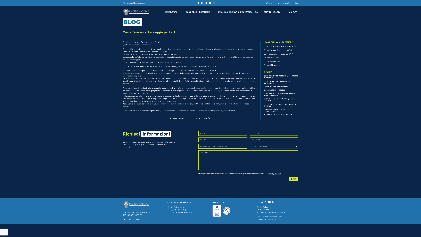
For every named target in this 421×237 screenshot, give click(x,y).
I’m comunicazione (271, 57)
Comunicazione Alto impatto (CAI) (278, 50)
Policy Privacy (263, 209)
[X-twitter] (206, 3)
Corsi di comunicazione (198, 12)
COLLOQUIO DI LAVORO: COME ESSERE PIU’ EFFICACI (280, 105)
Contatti (293, 12)
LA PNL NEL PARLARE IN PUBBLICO (277, 86)
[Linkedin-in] (202, 3)
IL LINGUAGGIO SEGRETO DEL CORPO (278, 115)
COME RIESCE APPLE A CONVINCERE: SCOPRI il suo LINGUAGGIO (281, 94)
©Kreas (279, 216)
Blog (296, 3)
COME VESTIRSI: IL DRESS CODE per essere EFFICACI (280, 100)
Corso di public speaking (274, 61)
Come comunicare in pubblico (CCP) (278, 54)
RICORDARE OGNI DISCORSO (274, 90)
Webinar (269, 3)
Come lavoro (170, 12)
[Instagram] (214, 3)
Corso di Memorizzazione (274, 65)
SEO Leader (272, 219)
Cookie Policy (262, 207)
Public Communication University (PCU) (238, 12)
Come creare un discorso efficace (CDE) (280, 46)
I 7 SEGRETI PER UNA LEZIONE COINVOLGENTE (275, 110)
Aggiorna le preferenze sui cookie (271, 212)
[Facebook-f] (198, 3)
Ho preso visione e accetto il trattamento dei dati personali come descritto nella (240, 173)
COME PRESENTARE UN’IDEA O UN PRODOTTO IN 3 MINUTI (281, 77)
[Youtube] (210, 3)
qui (233, 110)
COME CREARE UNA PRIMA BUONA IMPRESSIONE (277, 82)
